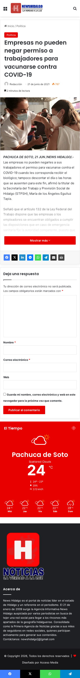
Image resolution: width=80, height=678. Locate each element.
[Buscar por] (75, 10)
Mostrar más (39, 240)
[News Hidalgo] (26, 8)
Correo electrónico (16, 359)
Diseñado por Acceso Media (40, 662)
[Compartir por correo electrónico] (53, 257)
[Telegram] (46, 257)
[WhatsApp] (38, 257)
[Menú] (5, 10)
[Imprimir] (61, 257)
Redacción (16, 84)
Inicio (10, 26)
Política (20, 26)
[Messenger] (30, 257)
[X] (14, 257)
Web (6, 377)
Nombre (9, 342)
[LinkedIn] (22, 257)
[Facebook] (7, 257)
